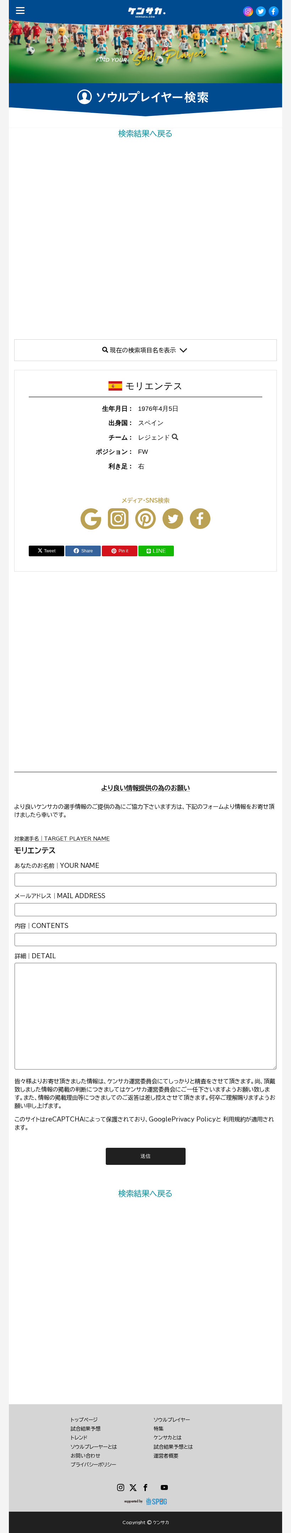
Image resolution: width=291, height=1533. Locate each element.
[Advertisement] (145, 239)
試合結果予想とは (173, 1446)
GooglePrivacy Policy (182, 1119)
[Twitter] (133, 1488)
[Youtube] (164, 1488)
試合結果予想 (85, 1428)
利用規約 (234, 1119)
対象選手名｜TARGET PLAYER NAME (62, 838)
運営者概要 (166, 1455)
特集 (159, 1428)
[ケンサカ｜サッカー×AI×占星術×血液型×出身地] (139, 12)
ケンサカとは (168, 1437)
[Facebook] (145, 1488)
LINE (159, 550)
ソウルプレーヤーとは (94, 1446)
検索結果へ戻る (145, 133)
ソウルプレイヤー (172, 1419)
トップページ (84, 1419)
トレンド (79, 1437)
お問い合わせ (85, 1455)
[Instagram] (120, 1488)
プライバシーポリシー (93, 1464)
